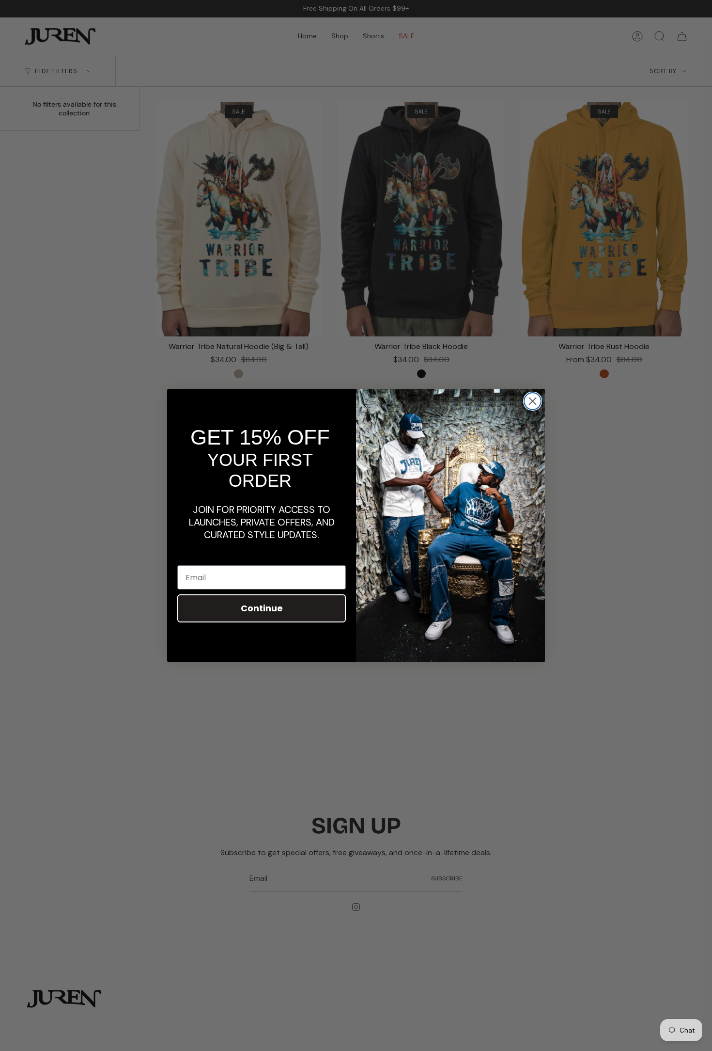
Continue (262, 608)
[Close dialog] (532, 401)
